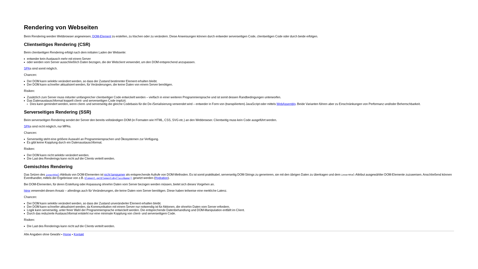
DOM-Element (101, 36)
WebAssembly (286, 104)
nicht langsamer (114, 174)
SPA (27, 68)
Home (67, 234)
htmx (27, 190)
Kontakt (79, 234)
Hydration (161, 178)
